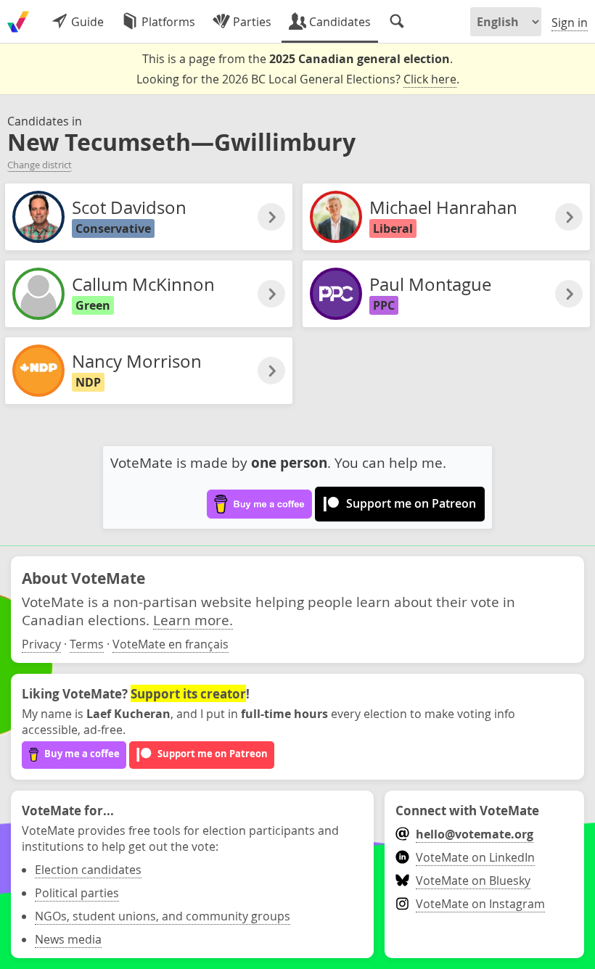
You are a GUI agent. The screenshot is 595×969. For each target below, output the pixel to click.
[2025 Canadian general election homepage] (18, 21)
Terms (87, 644)
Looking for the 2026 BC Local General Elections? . (297, 79)
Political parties (77, 893)
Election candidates (88, 870)
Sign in (569, 22)
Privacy (41, 644)
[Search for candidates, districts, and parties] (397, 22)
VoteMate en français (170, 644)
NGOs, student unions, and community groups (162, 916)
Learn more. (193, 620)
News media (68, 939)
